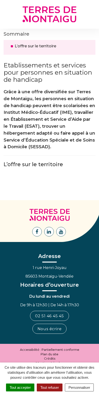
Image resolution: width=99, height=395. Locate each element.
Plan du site (49, 354)
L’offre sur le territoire (35, 46)
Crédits (49, 358)
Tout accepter (20, 387)
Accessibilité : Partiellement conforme (49, 349)
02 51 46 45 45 (49, 316)
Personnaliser (79, 387)
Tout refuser (49, 387)
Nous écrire (49, 329)
